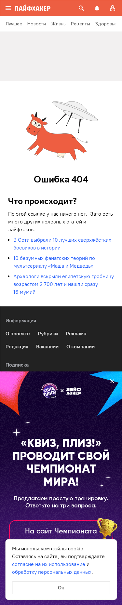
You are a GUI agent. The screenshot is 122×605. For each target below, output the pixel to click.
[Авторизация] (112, 8)
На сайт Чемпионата (61, 531)
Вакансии (47, 346)
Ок (61, 588)
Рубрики (48, 333)
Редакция (17, 346)
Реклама (76, 333)
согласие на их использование (48, 564)
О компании (80, 346)
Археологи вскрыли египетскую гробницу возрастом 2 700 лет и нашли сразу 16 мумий (63, 284)
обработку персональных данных (51, 572)
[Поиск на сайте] (81, 8)
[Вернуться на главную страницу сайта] (32, 8)
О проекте (18, 333)
